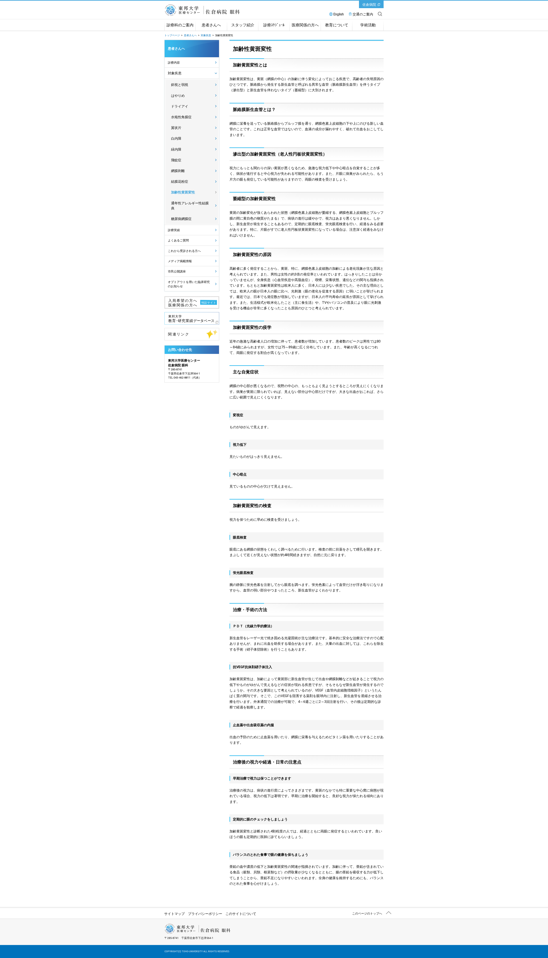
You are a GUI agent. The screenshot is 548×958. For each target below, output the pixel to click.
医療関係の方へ (305, 25)
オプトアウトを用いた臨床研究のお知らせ (189, 284)
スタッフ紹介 (242, 25)
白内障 (176, 138)
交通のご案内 (363, 14)
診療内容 (174, 62)
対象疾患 (206, 35)
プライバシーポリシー (205, 914)
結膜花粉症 (179, 182)
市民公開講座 (177, 271)
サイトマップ (174, 914)
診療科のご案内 (180, 25)
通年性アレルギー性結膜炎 (190, 205)
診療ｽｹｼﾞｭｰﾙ (273, 25)
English (338, 14)
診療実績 (174, 230)
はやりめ (178, 96)
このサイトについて (240, 914)
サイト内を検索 (380, 14)
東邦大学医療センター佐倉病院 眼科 (212, 10)
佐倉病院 (369, 5)
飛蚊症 (176, 160)
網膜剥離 (178, 171)
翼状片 (176, 128)
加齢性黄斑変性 (183, 192)
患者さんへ (211, 25)
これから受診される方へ (184, 251)
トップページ (172, 35)
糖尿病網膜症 (181, 219)
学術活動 (368, 25)
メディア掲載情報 (180, 261)
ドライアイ (179, 106)
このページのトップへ (367, 913)
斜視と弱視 (179, 85)
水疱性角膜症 (181, 117)
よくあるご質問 (178, 240)
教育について (336, 25)
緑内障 (176, 149)
